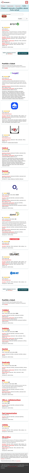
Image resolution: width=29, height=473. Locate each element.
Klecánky (12, 95)
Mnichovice (8, 162)
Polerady (20, 121)
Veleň (18, 164)
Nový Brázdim (9, 98)
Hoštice (22, 93)
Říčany (23, 163)
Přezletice (18, 163)
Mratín (15, 97)
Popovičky (4, 163)
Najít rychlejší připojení (22, 53)
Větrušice (21, 164)
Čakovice (18, 92)
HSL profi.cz (6, 437)
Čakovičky (22, 92)
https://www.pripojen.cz (7, 113)
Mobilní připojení (5, 44)
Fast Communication (9, 413)
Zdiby (8, 165)
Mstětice (19, 97)
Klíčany (19, 95)
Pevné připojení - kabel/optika (8, 40)
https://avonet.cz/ (5, 244)
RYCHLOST (7, 2)
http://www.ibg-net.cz (6, 280)
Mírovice (8, 97)
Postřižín (6, 68)
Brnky (7, 92)
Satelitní (3, 43)
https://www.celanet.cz (6, 259)
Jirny (9, 95)
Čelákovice (4, 93)
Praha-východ (18, 6)
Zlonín (18, 122)
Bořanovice (12, 91)
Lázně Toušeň (7, 96)
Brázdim (3, 92)
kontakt (9, 466)
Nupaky (13, 162)
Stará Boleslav (8, 164)
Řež (21, 163)
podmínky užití (14, 466)
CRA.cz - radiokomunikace (11, 400)
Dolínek (12, 93)
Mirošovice (4, 97)
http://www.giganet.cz (6, 220)
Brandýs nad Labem (19, 91)
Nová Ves (4, 98)
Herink (18, 159)
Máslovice (17, 96)
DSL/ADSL (4, 37)
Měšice (20, 96)
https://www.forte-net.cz (7, 79)
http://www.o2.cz (5, 196)
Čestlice (7, 159)
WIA (3, 380)
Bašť (9, 91)
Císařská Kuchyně (12, 92)
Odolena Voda (15, 98)
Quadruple (6, 362)
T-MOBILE (5, 310)
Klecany (15, 95)
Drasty (15, 93)
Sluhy (3, 122)
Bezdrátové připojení (6, 38)
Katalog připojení (10, 6)
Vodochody (4, 165)
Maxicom (5, 171)
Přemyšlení (13, 163)
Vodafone (5, 328)
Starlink (5, 349)
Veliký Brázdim (14, 122)
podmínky (18, 460)
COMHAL (5, 425)
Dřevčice (19, 93)
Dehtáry (8, 93)
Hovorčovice (4, 95)
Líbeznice (13, 96)
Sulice (12, 164)
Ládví (3, 96)
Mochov (12, 97)
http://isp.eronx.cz (5, 30)
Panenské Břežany (18, 162)
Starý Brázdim (8, 122)
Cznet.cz (5, 148)
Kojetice (23, 95)
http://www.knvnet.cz (6, 137)
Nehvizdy (23, 97)
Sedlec (3, 164)
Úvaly (15, 164)
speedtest (3, 458)
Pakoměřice (20, 98)
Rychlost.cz (3, 6)
